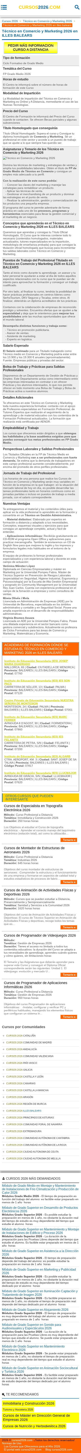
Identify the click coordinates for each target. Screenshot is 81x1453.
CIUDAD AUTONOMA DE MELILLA (33, 1158)
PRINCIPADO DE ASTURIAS (30, 1117)
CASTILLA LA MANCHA (27, 1090)
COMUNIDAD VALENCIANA (29, 1056)
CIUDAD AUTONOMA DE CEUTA (32, 1151)
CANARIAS (20, 1083)
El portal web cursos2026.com (22, 1449)
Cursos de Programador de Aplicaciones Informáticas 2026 (35, 985)
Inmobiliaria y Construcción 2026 (28, 1403)
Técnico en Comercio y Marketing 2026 (47, 21)
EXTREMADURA (23, 1131)
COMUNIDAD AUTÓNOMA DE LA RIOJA (36, 1145)
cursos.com (39, 7)
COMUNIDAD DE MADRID (29, 1042)
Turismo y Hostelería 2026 (18, 1409)
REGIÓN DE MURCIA (26, 1104)
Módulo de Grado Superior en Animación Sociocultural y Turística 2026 (40, 1369)
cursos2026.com (22, 1440)
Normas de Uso (11, 1443)
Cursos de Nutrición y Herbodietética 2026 (34, 1426)
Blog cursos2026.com (58, 1449)
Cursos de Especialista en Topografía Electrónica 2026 (33, 808)
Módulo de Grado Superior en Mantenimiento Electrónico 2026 (33, 1348)
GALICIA (19, 1069)
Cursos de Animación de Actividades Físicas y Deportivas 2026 (40, 892)
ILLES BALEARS (23, 1110)
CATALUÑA (21, 1035)
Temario (68, 839)
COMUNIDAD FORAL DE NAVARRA (34, 1124)
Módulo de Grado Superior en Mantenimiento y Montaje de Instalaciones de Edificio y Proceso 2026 (40, 1231)
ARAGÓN (19, 1097)
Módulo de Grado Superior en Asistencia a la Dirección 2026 (40, 1252)
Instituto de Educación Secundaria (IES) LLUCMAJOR (40, 772)
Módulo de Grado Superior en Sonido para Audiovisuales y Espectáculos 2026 (31, 1326)
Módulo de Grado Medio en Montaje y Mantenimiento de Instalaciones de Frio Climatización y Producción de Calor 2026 (40, 1189)
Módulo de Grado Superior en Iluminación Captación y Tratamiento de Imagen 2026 (40, 1293)
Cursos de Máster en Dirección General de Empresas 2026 (36, 1418)
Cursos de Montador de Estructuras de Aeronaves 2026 (34, 850)
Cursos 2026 (10, 21)
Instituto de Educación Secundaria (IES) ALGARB (37, 756)
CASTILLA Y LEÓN (24, 1076)
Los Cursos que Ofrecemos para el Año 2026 (32, 1446)
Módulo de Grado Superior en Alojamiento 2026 (35, 1309)
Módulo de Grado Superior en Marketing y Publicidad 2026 (39, 1271)
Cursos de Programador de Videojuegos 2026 (40, 935)
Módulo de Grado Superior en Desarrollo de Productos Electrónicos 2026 (40, 1209)
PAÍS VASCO (21, 1063)
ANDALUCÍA (21, 1049)
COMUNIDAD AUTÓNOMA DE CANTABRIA (38, 1138)
